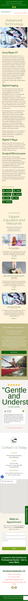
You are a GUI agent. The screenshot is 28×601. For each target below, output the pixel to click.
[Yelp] (15, 7)
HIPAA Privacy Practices (19, 598)
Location (14, 453)
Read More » (14, 258)
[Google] (13, 7)
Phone (14, 461)
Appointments (14, 470)
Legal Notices (11, 598)
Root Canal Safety (14, 248)
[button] (24, 11)
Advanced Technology (14, 307)
